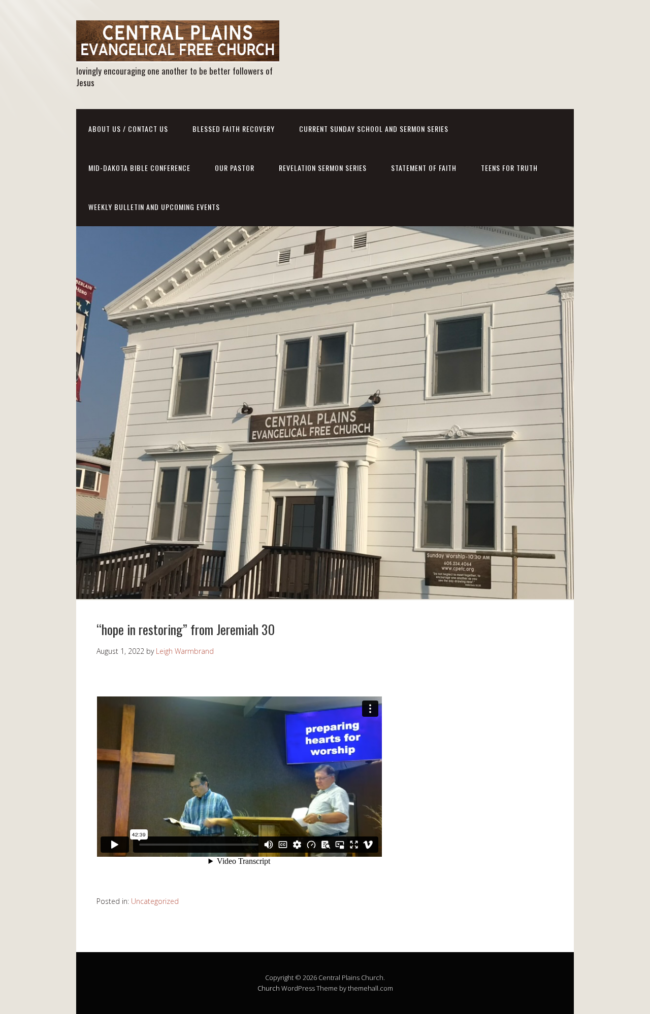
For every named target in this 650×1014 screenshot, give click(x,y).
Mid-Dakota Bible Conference (139, 167)
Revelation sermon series (323, 167)
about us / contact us (128, 128)
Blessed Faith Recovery (233, 128)
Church (268, 988)
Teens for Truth (509, 167)
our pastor (234, 167)
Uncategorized (155, 901)
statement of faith (424, 167)
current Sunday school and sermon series (373, 128)
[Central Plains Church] (177, 53)
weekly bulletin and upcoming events (154, 206)
